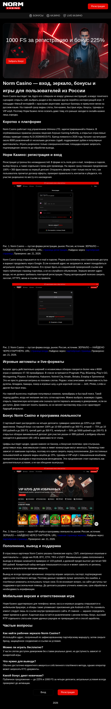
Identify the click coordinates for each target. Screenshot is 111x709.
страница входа (39, 351)
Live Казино (74, 15)
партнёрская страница (78, 351)
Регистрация (98, 6)
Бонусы (38, 15)
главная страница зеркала (72, 535)
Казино (55, 15)
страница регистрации (55, 250)
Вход (43, 692)
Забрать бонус (16, 61)
